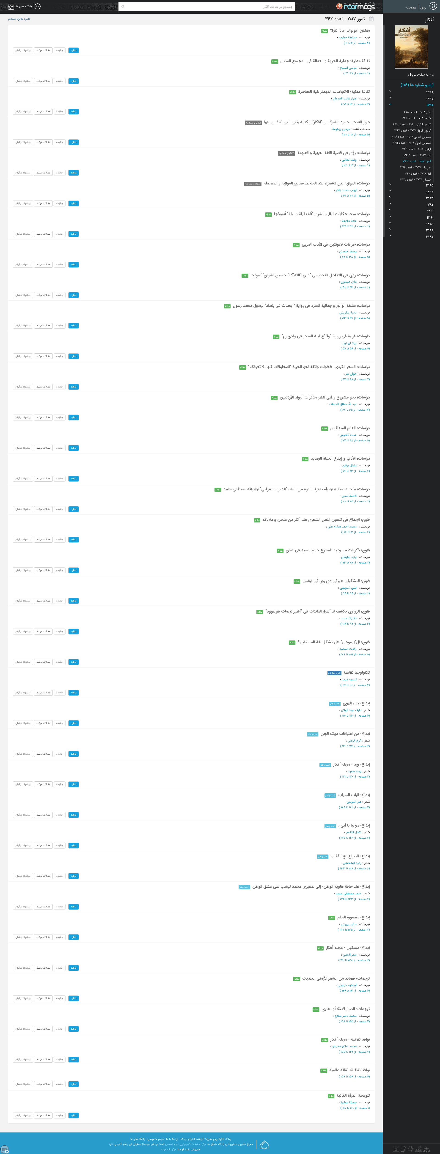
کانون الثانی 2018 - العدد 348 (412, 124)
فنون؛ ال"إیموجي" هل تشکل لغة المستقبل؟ (334, 642)
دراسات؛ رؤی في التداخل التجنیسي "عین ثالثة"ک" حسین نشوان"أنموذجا (310, 275)
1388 (430, 230)
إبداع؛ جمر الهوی (356, 703)
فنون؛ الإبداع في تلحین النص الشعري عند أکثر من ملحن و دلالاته (316, 520)
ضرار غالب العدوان (345, 98)
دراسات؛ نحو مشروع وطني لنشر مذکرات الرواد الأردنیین (325, 397)
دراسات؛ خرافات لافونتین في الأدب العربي (336, 244)
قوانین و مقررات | (212, 1139)
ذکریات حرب (349, 618)
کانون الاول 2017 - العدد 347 (412, 130)
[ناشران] (403, 1150)
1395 (430, 185)
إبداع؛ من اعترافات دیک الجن (345, 734)
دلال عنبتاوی (349, 281)
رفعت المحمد (348, 648)
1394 (430, 192)
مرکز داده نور (169, 1149)
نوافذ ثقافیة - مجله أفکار (350, 1039)
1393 (430, 198)
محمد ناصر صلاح (346, 1015)
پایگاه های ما (137, 1139)
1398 (430, 92)
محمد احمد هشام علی (342, 526)
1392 (430, 205)
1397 (430, 99)
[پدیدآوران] (410, 1150)
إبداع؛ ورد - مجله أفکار (351, 764)
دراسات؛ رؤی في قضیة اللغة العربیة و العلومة (333, 153)
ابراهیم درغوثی (347, 985)
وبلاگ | (227, 1139)
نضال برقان (349, 465)
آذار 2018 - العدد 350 (417, 112)
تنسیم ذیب (349, 679)
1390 (430, 217)
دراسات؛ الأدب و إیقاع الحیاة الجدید (340, 458)
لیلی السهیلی (348, 587)
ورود (423, 7)
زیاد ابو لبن (349, 343)
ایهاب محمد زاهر (346, 190)
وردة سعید (354, 771)
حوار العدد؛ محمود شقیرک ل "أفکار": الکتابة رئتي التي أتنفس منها (317, 122)
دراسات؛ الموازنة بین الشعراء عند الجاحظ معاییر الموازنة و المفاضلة (317, 183)
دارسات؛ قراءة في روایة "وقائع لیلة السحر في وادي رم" (326, 336)
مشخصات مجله (421, 75)
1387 (430, 237)
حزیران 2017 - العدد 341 (415, 167)
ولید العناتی (349, 159)
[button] (411, 47)
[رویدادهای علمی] (396, 1150)
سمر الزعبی (350, 954)
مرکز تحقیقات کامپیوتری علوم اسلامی (185, 1144)
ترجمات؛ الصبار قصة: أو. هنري (346, 1009)
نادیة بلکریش (348, 312)
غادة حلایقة (349, 220)
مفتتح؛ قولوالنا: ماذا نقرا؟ (350, 30)
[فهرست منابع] (426, 1150)
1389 (430, 224)
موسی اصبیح (348, 67)
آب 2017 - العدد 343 (417, 155)
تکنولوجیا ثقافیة (357, 672)
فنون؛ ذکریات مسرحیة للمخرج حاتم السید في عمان (328, 550)
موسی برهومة (341, 129)
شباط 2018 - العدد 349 (416, 118)
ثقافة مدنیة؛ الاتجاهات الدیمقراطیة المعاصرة (334, 91)
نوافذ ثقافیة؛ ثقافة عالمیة (349, 1070)
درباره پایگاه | (186, 1139)
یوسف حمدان (348, 251)
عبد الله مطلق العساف (343, 404)
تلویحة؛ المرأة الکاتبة (353, 1095)
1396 (430, 105)
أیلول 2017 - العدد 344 (416, 149)
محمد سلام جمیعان (344, 1046)
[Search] (122, 6)
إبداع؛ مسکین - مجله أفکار (348, 948)
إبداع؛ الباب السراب (354, 795)
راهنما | (198, 1139)
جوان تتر (351, 373)
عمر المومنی (353, 801)
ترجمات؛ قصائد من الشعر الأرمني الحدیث (336, 978)
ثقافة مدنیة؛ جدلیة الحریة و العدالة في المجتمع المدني (325, 61)
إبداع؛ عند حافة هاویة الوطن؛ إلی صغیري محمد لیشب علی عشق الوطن (311, 886)
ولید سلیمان (349, 557)
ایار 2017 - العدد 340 (418, 173)
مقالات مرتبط (43, 50)
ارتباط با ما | (171, 1139)
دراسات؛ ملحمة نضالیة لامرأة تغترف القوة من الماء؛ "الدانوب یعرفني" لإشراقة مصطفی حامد (296, 489)
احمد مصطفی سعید (348, 893)
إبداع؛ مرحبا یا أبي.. (354, 825)
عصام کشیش (348, 434)
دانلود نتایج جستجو (19, 19)
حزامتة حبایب (348, 37)
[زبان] (37, 6)
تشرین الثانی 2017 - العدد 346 (411, 137)
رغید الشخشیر (352, 863)
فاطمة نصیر (349, 495)
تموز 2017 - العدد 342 (417, 161)
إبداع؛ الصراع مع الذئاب (350, 856)
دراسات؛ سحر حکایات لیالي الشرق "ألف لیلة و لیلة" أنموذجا (322, 214)
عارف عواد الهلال (351, 710)
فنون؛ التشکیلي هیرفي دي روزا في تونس (336, 581)
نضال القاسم (353, 832)
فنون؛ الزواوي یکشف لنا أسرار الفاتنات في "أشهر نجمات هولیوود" (317, 611)
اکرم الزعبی (354, 740)
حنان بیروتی (349, 924)
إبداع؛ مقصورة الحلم (353, 917)
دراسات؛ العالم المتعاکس (350, 428)
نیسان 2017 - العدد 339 (415, 179)
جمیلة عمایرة (349, 1102)
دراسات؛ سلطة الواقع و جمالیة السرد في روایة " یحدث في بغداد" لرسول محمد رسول (301, 305)
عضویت (411, 7)
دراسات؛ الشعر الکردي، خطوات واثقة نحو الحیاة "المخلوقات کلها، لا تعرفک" (309, 367)
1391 (430, 211)
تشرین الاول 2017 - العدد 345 (411, 142)
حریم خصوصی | (155, 1139)
